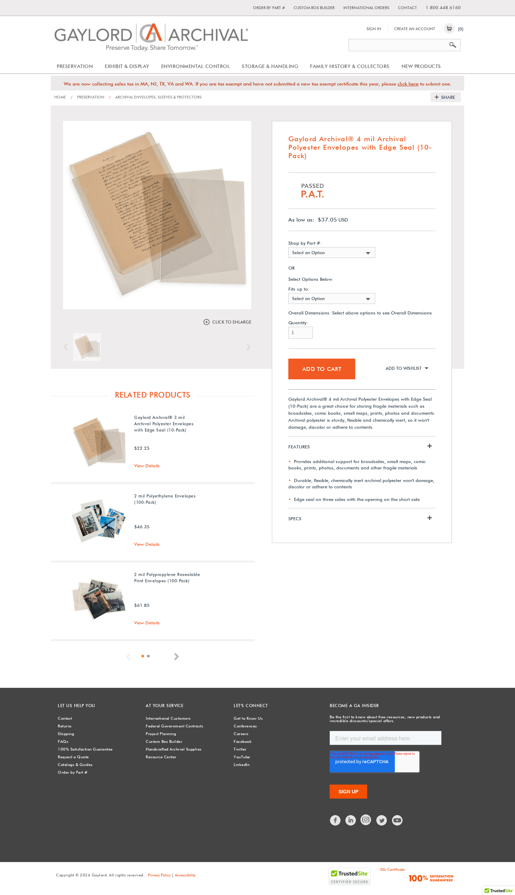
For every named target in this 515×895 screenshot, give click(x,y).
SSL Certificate (392, 869)
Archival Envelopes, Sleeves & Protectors (155, 97)
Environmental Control (195, 66)
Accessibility (185, 875)
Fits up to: (298, 289)
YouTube (242, 756)
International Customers (168, 718)
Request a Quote (73, 756)
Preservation (75, 66)
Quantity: (298, 322)
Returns (65, 726)
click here (408, 84)
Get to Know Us (248, 718)
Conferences (245, 726)
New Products (421, 66)
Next (247, 347)
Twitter (240, 749)
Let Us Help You (76, 705)
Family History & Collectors (350, 66)
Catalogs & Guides (75, 764)
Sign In (373, 28)
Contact (407, 7)
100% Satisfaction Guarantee (85, 749)
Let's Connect (251, 705)
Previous (67, 347)
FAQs (63, 741)
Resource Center (161, 756)
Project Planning (161, 733)
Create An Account (414, 28)
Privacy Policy (159, 875)
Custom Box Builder (314, 7)
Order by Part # (269, 7)
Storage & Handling (270, 66)
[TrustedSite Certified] (350, 876)
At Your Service (165, 705)
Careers (241, 733)
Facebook (243, 741)
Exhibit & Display (127, 66)
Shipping (66, 733)
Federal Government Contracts (174, 726)
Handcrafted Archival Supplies (174, 749)
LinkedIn (241, 764)
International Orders (366, 7)
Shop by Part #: (305, 243)
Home (60, 97)
